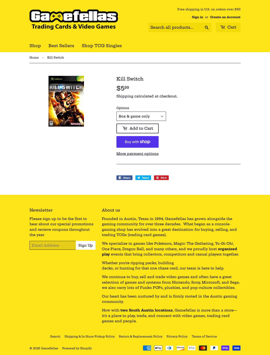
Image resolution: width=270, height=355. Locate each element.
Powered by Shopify (77, 348)
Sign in (197, 17)
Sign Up (85, 245)
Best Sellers (61, 45)
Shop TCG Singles (102, 45)
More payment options (137, 154)
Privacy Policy (177, 336)
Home (34, 57)
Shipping (124, 96)
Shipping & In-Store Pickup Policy (90, 336)
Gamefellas (49, 348)
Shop (35, 45)
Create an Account (225, 17)
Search (55, 336)
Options (122, 108)
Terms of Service (204, 336)
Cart (231, 27)
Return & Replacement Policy (140, 336)
